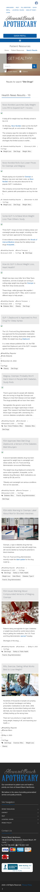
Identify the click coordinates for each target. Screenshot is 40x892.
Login (8, 12)
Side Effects (16, 576)
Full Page (4, 149)
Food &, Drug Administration (25, 495)
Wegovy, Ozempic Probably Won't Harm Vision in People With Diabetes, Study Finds (20, 379)
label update (20, 559)
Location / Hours (18, 10)
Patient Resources (17, 50)
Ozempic (28, 176)
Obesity (18, 306)
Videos (25, 71)
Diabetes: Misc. (8, 306)
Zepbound (26, 339)
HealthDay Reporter (9, 353)
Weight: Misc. (27, 151)
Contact (5, 812)
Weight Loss (7, 151)
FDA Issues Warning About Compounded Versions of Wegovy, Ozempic (18, 594)
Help (17, 7)
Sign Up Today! (31, 10)
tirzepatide (10, 244)
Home (7, 50)
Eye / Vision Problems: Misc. (13, 426)
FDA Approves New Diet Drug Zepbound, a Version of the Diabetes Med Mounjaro (20, 443)
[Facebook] (36, 3)
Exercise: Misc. (19, 743)
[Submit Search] (34, 66)
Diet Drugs (17, 151)
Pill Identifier (26, 7)
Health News (12, 71)
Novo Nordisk (16, 126)
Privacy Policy (7, 823)
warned (23, 636)
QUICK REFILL (20, 35)
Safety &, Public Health (20, 573)
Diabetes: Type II (28, 576)
